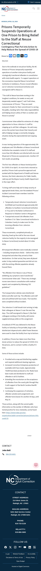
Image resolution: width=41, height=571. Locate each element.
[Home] (12, 6)
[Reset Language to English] (28, 2)
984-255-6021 (11, 454)
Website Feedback (19, 554)
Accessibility (31, 554)
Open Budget (20, 561)
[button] (32, 8)
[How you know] (17, 2)
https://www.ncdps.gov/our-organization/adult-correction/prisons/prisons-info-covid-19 (20, 416)
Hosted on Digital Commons (20, 566)
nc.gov (8, 554)
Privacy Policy (30, 557)
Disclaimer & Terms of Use (14, 557)
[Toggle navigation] (38, 8)
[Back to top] (36, 465)
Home (3, 16)
